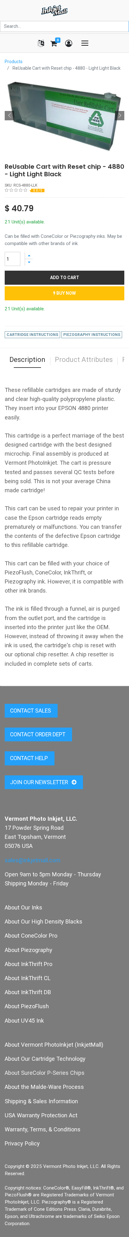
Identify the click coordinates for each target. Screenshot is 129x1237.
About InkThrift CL (27, 978)
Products (14, 61)
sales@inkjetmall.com (32, 860)
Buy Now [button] (65, 293)
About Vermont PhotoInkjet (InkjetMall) (54, 1044)
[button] (9, 115)
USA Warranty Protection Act (41, 1115)
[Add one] (29, 255)
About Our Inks (23, 907)
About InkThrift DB (28, 992)
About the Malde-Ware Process (44, 1087)
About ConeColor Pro (31, 935)
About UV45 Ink (24, 1020)
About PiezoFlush (27, 1006)
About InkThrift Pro (28, 964)
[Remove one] (29, 262)
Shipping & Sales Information (41, 1101)
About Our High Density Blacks (43, 921)
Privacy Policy (22, 1143)
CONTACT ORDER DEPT (38, 734)
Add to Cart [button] (64, 277)
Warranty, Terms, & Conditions (42, 1129)
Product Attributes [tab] (84, 359)
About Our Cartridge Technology (45, 1058)
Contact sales (31, 711)
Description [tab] (27, 359)
